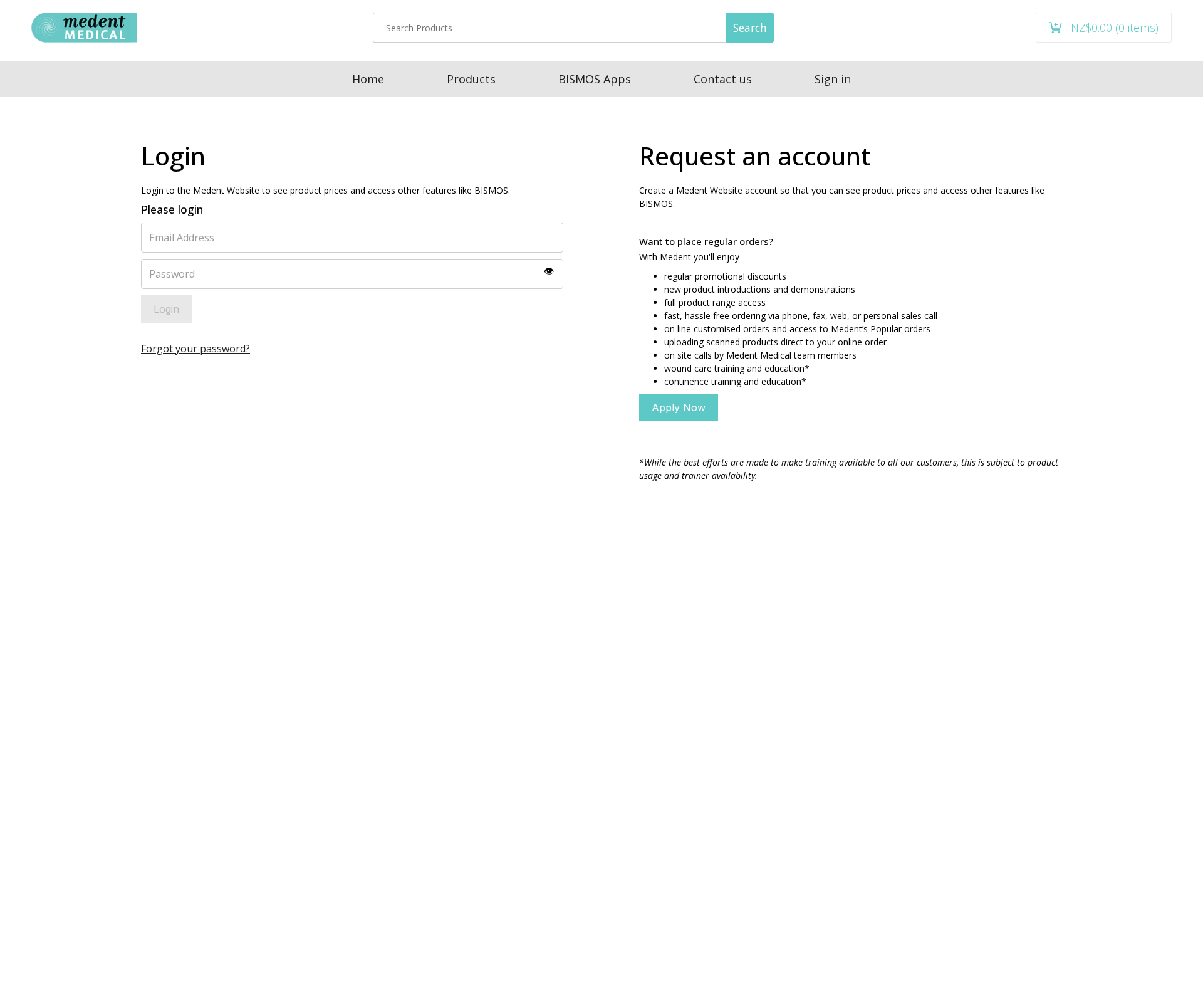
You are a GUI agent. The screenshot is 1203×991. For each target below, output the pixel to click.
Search (750, 27)
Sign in (833, 79)
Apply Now (679, 407)
